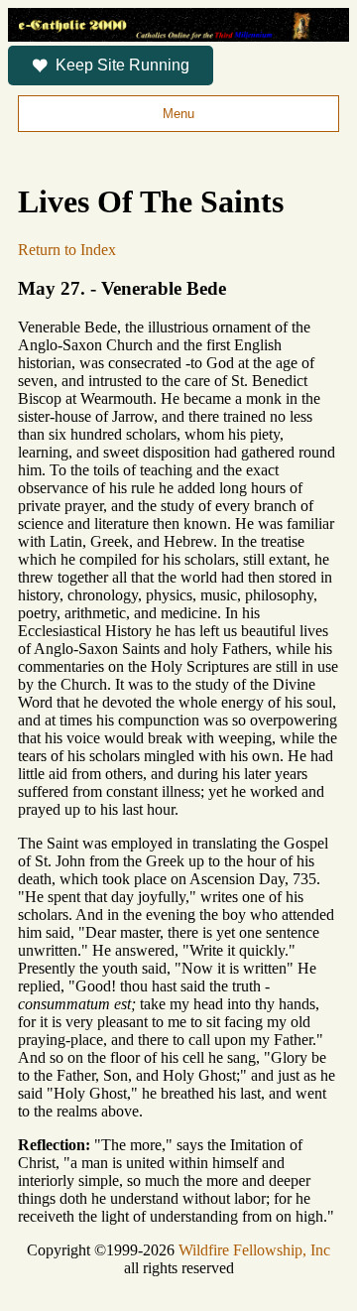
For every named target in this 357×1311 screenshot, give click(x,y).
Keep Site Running (122, 65)
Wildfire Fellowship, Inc (254, 1250)
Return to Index (67, 249)
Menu (178, 113)
